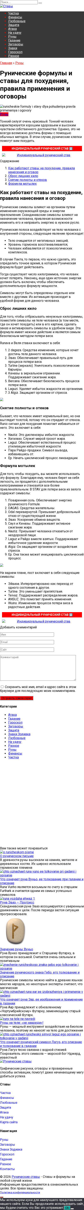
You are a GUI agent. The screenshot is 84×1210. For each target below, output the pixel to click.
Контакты (7, 1169)
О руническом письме (17, 856)
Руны (12, 36)
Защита (13, 25)
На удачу (14, 33)
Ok (67, 1207)
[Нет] (72, 1208)
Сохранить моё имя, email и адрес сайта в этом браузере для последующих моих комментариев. (38, 689)
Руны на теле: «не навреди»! (21, 1023)
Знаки (12, 48)
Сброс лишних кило (23, 176)
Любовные (16, 21)
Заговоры (15, 44)
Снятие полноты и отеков (27, 180)
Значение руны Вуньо (16, 949)
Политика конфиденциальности (20, 1192)
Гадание (14, 40)
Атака (12, 29)
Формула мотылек (22, 184)
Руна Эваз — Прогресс (17, 902)
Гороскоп (15, 52)
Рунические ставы (26, 1177)
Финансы (15, 17)
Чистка (13, 13)
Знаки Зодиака (19, 734)
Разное (13, 56)
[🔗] (42, 155)
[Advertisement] (42, 804)
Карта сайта (9, 1122)
